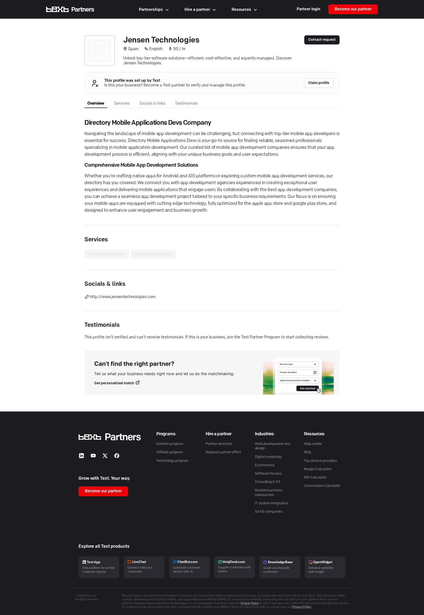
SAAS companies (268, 512)
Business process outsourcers (268, 493)
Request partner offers (223, 452)
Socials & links (152, 104)
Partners (82, 10)
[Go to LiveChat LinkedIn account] (81, 457)
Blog (307, 452)
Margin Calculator (317, 469)
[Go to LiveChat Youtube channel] (93, 457)
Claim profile (318, 83)
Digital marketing (268, 457)
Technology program (172, 461)
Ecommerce (265, 465)
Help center (313, 444)
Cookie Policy (249, 603)
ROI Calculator (315, 477)
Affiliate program (169, 452)
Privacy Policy (301, 607)
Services (122, 104)
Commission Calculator (322, 486)
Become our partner (353, 9)
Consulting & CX (267, 482)
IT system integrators (271, 503)
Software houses (268, 474)
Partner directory (219, 444)
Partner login (308, 9)
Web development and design (272, 446)
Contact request (322, 40)
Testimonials (186, 104)
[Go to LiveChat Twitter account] (105, 457)
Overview (95, 104)
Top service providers (320, 461)
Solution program (169, 444)
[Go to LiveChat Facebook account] (117, 457)
